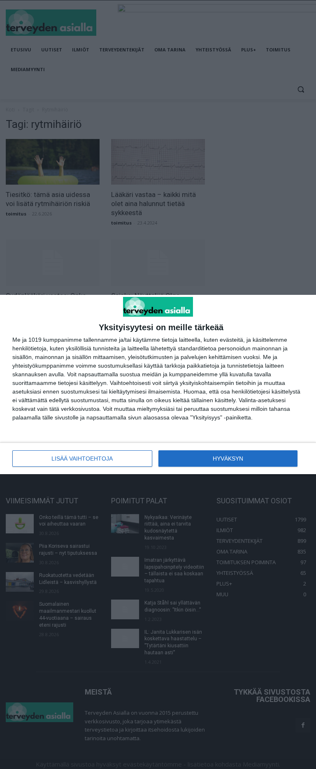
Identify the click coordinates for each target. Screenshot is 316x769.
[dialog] (158, 385)
